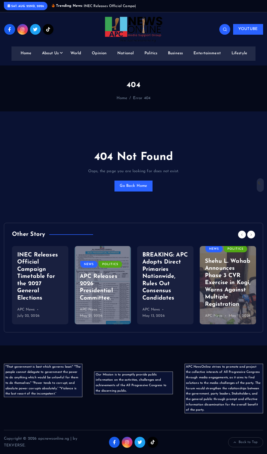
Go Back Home (133, 186)
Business (175, 53)
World (75, 53)
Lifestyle (239, 53)
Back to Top (248, 442)
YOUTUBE (248, 29)
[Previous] (242, 234)
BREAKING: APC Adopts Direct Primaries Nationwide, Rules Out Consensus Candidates (102, 276)
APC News (26, 310)
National (125, 53)
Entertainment (207, 53)
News (26, 264)
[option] (40, 285)
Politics (150, 53)
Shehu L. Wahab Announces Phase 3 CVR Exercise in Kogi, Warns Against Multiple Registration (165, 282)
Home (26, 53)
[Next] (251, 234)
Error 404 (141, 98)
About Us (50, 53)
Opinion (99, 53)
